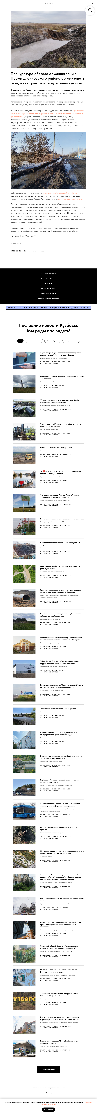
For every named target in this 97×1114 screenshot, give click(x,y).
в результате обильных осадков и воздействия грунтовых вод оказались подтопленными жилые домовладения (47, 113)
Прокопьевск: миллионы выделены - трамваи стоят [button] (62, 519)
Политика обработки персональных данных (48, 1088)
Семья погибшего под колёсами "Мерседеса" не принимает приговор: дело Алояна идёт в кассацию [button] (60, 924)
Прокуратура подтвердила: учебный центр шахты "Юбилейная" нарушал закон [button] (61, 757)
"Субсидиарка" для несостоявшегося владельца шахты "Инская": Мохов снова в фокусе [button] (60, 354)
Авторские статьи (48, 289)
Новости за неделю (34, 341)
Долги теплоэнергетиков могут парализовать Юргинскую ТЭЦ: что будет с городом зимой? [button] (59, 1018)
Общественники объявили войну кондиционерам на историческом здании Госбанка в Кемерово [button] (61, 638)
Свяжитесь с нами (48, 294)
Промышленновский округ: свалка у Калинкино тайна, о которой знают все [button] (60, 615)
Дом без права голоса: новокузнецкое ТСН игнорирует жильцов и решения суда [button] (58, 733)
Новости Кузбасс (53, 341)
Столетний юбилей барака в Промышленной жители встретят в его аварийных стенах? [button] (59, 947)
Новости (48, 284)
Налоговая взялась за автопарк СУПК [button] (56, 447)
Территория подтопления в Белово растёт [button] (58, 709)
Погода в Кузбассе (49, 278)
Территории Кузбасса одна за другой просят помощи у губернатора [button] (59, 994)
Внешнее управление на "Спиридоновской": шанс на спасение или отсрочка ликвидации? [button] (61, 686)
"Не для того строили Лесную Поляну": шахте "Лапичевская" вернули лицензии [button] (59, 496)
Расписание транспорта (48, 299)
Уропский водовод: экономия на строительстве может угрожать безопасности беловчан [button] (60, 591)
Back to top (48, 1093)
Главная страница (48, 273)
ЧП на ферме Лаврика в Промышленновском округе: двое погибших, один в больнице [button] (59, 662)
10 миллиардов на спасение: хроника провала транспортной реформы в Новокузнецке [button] (60, 804)
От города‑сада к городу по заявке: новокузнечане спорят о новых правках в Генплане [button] (62, 852)
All (20, 341)
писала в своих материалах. (71, 199)
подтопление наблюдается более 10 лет (60, 193)
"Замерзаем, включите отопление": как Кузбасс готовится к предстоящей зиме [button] (60, 401)
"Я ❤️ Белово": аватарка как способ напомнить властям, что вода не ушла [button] (60, 472)
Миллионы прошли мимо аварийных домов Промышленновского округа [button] (58, 971)
